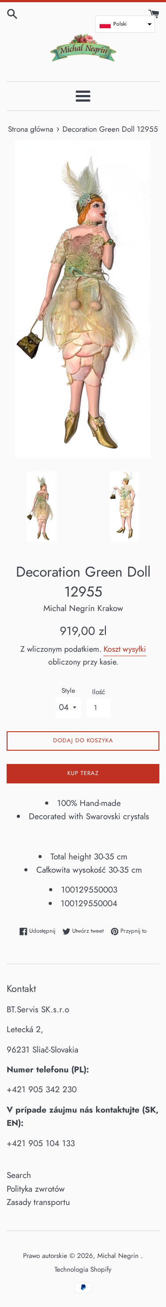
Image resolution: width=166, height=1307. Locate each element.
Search (19, 1175)
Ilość (98, 692)
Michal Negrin (119, 1256)
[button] (125, 24)
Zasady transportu (38, 1202)
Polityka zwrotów (36, 1189)
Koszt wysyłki (125, 649)
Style (68, 690)
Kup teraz (83, 773)
